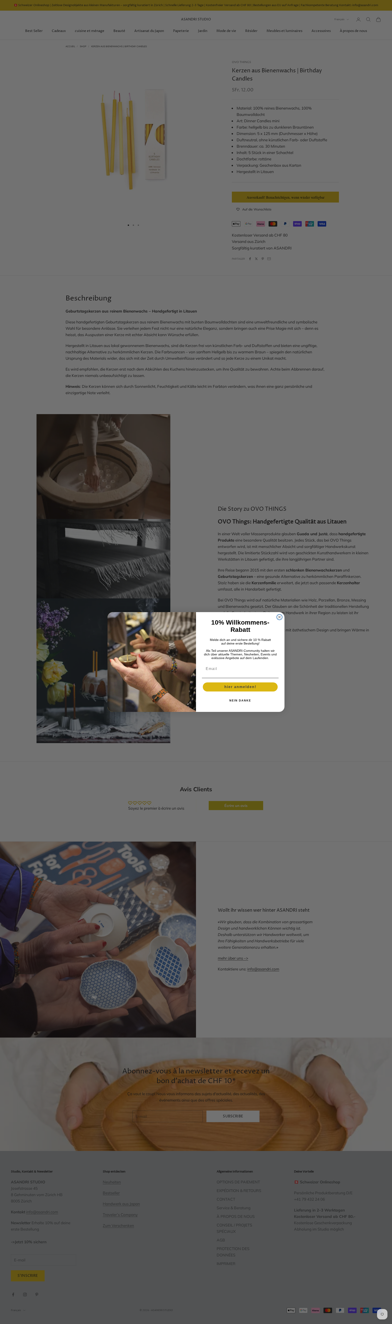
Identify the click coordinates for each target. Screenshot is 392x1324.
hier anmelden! (240, 687)
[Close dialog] (279, 617)
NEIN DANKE (240, 700)
